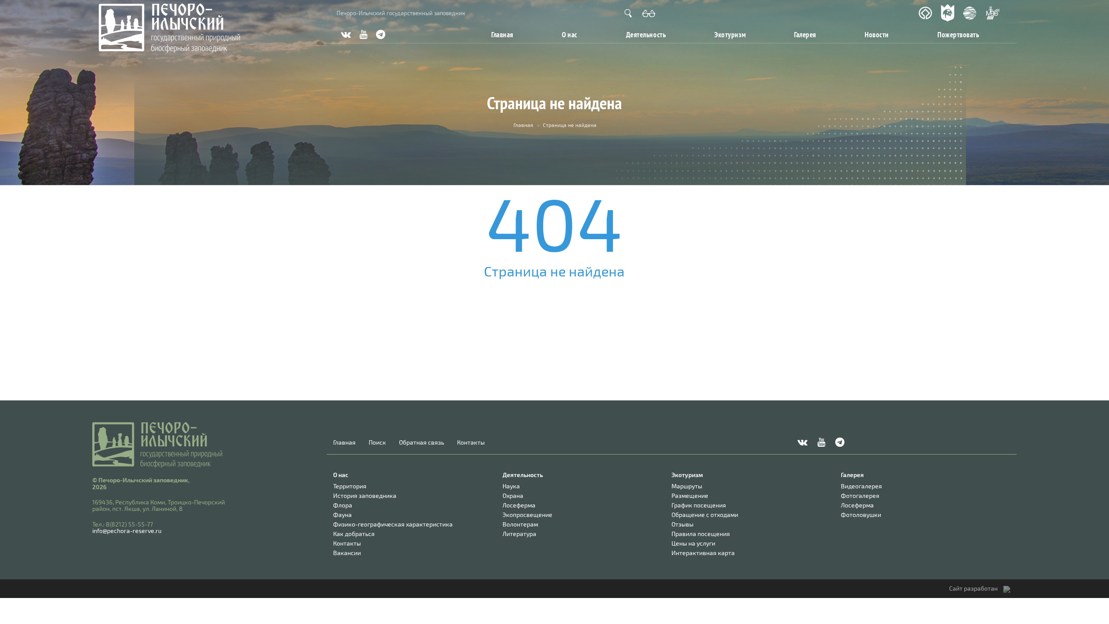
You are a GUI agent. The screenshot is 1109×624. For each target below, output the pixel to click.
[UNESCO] (925, 13)
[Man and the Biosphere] (992, 13)
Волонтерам (520, 524)
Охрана (513, 495)
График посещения (698, 505)
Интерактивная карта (703, 552)
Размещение (689, 495)
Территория (349, 486)
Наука (511, 486)
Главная (502, 34)
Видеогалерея (861, 486)
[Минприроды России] (970, 13)
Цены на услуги (693, 543)
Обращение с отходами (704, 514)
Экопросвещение (527, 514)
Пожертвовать (958, 34)
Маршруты (686, 486)
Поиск (377, 442)
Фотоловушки (861, 514)
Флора (342, 505)
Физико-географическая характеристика (393, 524)
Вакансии (347, 552)
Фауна (342, 514)
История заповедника (364, 495)
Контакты (471, 442)
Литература (519, 533)
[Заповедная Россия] (948, 13)
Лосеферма (519, 505)
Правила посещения (700, 533)
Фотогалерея (860, 495)
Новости (877, 34)
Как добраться (354, 533)
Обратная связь (421, 442)
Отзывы (682, 524)
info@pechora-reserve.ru (127, 530)
